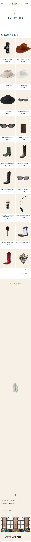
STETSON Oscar (8, 111)
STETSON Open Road (8, 85)
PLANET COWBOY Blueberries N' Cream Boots (23, 243)
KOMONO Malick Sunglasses (23, 111)
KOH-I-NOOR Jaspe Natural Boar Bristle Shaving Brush (8, 216)
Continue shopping (15, 24)
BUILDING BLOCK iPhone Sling (23, 137)
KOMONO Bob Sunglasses (23, 189)
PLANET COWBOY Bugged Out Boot (7, 189)
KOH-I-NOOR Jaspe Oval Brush (7, 242)
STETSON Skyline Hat (23, 85)
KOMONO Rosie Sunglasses (7, 137)
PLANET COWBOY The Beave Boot (23, 163)
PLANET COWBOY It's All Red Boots (7, 269)
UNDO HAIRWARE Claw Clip (7, 59)
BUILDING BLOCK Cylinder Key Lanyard (23, 215)
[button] (2, 3)
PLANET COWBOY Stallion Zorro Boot (7, 163)
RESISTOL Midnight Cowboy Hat (23, 59)
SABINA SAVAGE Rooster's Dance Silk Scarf (23, 270)
